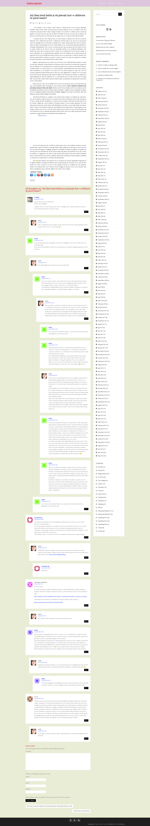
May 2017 (100, 334)
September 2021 (102, 159)
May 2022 (100, 132)
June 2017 (100, 331)
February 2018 (102, 304)
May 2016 (100, 375)
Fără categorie (102, 480)
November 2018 (102, 273)
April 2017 (100, 337)
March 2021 (101, 179)
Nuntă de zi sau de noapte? (110, 68)
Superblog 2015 (102, 521)
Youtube (100, 531)
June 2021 (100, 169)
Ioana (41, 23)
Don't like (100, 477)
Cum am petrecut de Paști (103, 54)
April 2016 (100, 378)
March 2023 (101, 98)
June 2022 (100, 128)
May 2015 (100, 415)
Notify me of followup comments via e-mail (38, 774)
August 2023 (101, 91)
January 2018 (101, 307)
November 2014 (102, 435)
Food (99, 490)
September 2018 (102, 280)
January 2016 (101, 388)
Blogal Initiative (102, 474)
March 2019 (101, 260)
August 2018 (101, 284)
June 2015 (100, 412)
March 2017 (101, 341)
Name (28, 777)
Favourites (101, 487)
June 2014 (100, 452)
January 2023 (101, 105)
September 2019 (102, 240)
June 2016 (100, 371)
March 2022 (101, 138)
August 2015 (101, 405)
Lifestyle (49, 23)
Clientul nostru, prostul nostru (81, 811)
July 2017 (100, 327)
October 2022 (102, 115)
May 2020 (100, 213)
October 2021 (102, 155)
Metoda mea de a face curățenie (105, 47)
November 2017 (102, 314)
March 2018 (101, 300)
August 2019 (101, 243)
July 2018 (100, 287)
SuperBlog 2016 (102, 524)
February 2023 (102, 101)
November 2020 (102, 192)
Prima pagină (101, 3)
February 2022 (102, 142)
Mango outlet (113, 65)
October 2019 (102, 236)
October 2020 (102, 196)
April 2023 (100, 95)
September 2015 (102, 402)
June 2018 (100, 290)
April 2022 (100, 135)
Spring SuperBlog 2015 (104, 511)
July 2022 (100, 125)
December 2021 (102, 149)
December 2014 (102, 432)
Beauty (100, 470)
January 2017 (101, 348)
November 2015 (102, 395)
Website (28, 789)
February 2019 (102, 263)
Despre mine (111, 3)
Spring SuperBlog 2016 (104, 514)
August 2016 (101, 364)
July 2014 (100, 449)
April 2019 (100, 257)
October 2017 (102, 317)
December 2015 (102, 391)
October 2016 (102, 358)
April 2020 (100, 216)
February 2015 (102, 425)
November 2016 (102, 354)
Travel (100, 528)
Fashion (100, 484)
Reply (86, 211)
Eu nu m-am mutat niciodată (104, 44)
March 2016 (101, 381)
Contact (119, 3)
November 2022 (102, 111)
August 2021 (101, 162)
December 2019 (102, 230)
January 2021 (101, 186)
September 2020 (102, 199)
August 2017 (101, 324)
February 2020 (102, 223)
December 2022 (102, 108)
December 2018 (102, 270)
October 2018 (102, 277)
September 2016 (102, 361)
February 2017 (102, 344)
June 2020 (100, 209)
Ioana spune (34, 3)
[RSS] (110, 29)
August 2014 (101, 445)
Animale (100, 467)
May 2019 (100, 253)
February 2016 (102, 385)
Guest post (101, 494)
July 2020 (100, 206)
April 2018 (100, 297)
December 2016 (102, 351)
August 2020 (101, 203)
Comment (28, 751)
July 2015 (100, 408)
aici (31, 149)
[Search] (120, 14)
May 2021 (100, 172)
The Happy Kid (38, 518)
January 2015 (101, 429)
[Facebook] (107, 29)
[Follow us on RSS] (79, 820)
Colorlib (111, 824)
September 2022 (102, 118)
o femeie (36, 197)
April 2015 (100, 418)
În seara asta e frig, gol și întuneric (105, 40)
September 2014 (102, 442)
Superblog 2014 (102, 517)
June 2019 (100, 250)
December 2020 (102, 189)
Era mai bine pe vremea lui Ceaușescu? (107, 79)
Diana (36, 630)
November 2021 (102, 152)
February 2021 (102, 182)
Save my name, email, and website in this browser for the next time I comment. (48, 797)
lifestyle (32, 180)
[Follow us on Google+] (74, 820)
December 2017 (102, 311)
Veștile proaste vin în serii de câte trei (106, 50)
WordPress (121, 824)
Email (28, 783)
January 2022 (101, 145)
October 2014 (102, 439)
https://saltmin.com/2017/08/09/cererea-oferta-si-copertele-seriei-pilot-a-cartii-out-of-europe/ (60, 596)
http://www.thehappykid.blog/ (57, 554)
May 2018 (100, 294)
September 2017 (102, 321)
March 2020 (101, 219)
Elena (36, 238)
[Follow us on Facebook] (70, 820)
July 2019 (100, 246)
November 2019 (102, 233)
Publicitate (101, 501)
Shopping (100, 504)
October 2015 (102, 398)
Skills (99, 507)
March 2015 (101, 422)
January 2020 (101, 226)
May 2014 (100, 456)
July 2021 (100, 165)
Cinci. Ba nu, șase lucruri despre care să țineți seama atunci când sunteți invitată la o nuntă (50, 806)
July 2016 (100, 368)
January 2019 (101, 267)
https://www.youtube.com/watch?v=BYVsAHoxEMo (48, 602)
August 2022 (101, 122)
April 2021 (100, 176)
